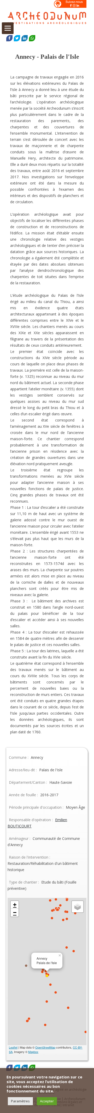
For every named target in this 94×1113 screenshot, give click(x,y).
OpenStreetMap (45, 1047)
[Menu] (8, 28)
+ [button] (14, 904)
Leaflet (13, 1047)
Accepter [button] (47, 1101)
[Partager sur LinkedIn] (24, 38)
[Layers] (77, 906)
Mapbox (33, 1052)
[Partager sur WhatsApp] (32, 38)
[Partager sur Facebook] (9, 38)
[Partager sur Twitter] (17, 38)
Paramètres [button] (20, 1101)
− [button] (14, 912)
